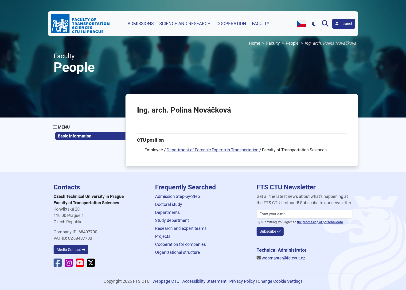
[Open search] (326, 24)
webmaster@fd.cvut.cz (283, 257)
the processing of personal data (320, 222)
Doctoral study (168, 204)
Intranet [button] (345, 23)
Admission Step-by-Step (177, 196)
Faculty (260, 23)
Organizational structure (177, 252)
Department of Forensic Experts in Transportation (212, 149)
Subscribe (268, 231)
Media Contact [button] (69, 249)
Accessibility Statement (204, 281)
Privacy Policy (242, 281)
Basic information (74, 135)
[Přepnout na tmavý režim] (314, 24)
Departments (167, 212)
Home (254, 43)
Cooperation (231, 23)
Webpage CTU (166, 281)
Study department (172, 220)
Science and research (185, 23)
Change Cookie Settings (280, 281)
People (292, 43)
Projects (162, 236)
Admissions (141, 23)
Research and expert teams (181, 228)
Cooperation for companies (180, 244)
